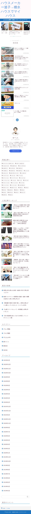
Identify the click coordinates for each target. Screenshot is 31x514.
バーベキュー (6, 180)
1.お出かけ (6, 165)
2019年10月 (7, 461)
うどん (27, 170)
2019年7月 (7, 474)
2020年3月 (7, 448)
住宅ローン (5, 187)
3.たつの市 (22, 165)
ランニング (5, 185)
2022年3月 (7, 398)
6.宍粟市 (20, 168)
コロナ (13, 175)
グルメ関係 (7, 329)
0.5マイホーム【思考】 (8, 163)
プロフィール (15, 150)
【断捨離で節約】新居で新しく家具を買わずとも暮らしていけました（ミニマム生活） (16, 304)
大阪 (21, 187)
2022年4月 (7, 394)
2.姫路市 (14, 165)
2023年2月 (7, 360)
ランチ (22, 182)
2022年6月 (7, 385)
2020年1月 (7, 453)
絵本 (16, 192)
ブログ (26, 180)
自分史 (6, 350)
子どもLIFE (7, 337)
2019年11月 (7, 457)
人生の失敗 (22, 185)
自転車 (5, 194)
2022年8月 (7, 381)
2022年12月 (7, 364)
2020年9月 (7, 427)
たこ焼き (23, 173)
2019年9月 (7, 465)
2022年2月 (7, 402)
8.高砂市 (12, 170)
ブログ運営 (7, 333)
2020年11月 (7, 423)
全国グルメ (14, 187)
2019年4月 (7, 486)
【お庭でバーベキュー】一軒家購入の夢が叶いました (16, 310)
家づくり (6, 341)
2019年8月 (7, 469)
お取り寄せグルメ (14, 173)
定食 (26, 187)
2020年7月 (7, 431)
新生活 (6, 346)
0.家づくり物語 (20, 163)
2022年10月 (7, 373)
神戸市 (10, 192)
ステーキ (20, 175)
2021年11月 (7, 410)
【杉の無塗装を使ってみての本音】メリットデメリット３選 (16, 317)
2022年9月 (7, 377)
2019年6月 (7, 478)
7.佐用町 (5, 170)
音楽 (11, 194)
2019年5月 (7, 482)
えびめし (5, 173)
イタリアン (5, 175)
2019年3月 (7, 490)
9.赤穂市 (20, 170)
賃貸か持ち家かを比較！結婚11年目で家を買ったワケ (16, 291)
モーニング (14, 182)
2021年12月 (7, 406)
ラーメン (13, 185)
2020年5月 (7, 440)
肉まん (23, 192)
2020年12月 (7, 419)
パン (20, 180)
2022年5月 (7, 389)
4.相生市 (5, 168)
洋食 (4, 192)
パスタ (14, 180)
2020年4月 (7, 444)
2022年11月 (7, 368)
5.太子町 (12, 168)
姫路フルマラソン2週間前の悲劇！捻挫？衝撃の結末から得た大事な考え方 (16, 297)
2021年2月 (7, 415)
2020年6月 (7, 436)
